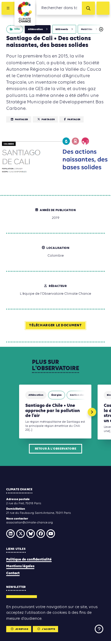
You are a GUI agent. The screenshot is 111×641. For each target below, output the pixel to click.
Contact (13, 573)
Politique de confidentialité (29, 559)
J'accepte (48, 629)
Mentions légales (20, 566)
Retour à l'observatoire (55, 449)
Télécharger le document (55, 325)
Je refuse (21, 629)
